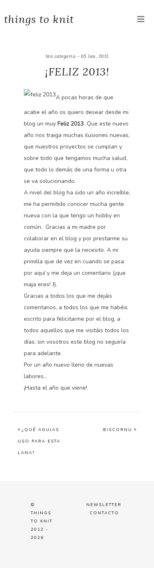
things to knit (39, 19)
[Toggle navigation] (141, 19)
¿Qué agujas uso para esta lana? (39, 441)
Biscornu (117, 430)
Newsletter (104, 505)
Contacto (104, 513)
